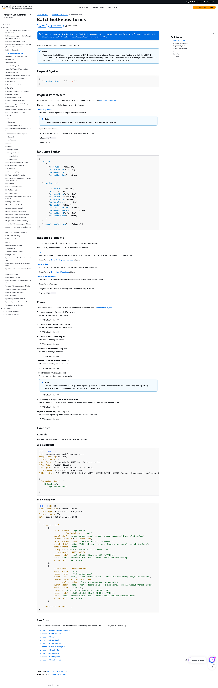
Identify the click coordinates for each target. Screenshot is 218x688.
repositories (50, 183)
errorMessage (57, 170)
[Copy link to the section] (35, 71)
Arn (52, 191)
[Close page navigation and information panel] (213, 33)
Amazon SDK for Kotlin (49, 650)
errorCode (55, 167)
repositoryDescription (62, 210)
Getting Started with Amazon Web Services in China (80, 37)
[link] (76, 14)
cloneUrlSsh (56, 197)
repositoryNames (51, 81)
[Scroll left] (77, 7)
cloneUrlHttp (57, 194)
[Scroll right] (122, 7)
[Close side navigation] (30, 14)
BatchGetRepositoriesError (62, 260)
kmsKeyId (54, 205)
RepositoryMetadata (60, 272)
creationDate (57, 199)
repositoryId (57, 172)
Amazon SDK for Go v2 (49, 640)
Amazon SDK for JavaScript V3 (53, 647)
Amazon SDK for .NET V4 (50, 633)
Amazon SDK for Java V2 (50, 643)
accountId (55, 189)
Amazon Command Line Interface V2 (55, 630)
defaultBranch (57, 202)
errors (46, 161)
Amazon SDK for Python (50, 656)
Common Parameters (108, 100)
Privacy (49, 685)
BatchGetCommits (58, 674)
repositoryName (58, 175)
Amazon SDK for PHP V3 (50, 653)
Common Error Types (103, 307)
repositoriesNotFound (54, 224)
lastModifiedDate (59, 208)
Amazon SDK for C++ (49, 637)
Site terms (57, 685)
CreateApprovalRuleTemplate (59, 671)
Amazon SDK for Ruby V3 (50, 660)
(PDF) (104, 37)
